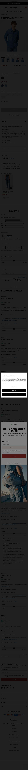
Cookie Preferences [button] (19, 381)
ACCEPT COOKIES (14, 394)
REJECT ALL (14, 390)
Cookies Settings (14, 386)
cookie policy (7, 381)
